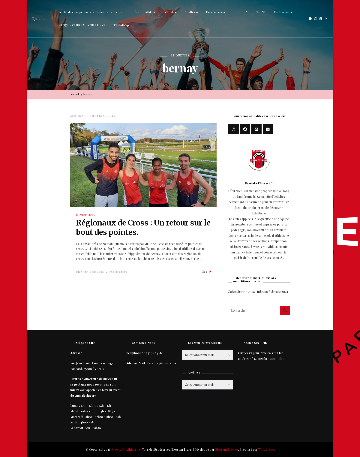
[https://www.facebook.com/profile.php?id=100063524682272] (245, 129)
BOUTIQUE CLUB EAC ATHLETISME (81, 25)
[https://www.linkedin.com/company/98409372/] (268, 129)
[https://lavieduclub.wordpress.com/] (256, 129)
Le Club (169, 12)
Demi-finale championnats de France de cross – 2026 (91, 12)
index (280, 359)
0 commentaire (118, 272)
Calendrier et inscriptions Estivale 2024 (258, 291)
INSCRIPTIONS (255, 12)
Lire (204, 271)
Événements (214, 12)
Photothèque (122, 25)
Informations (85, 214)
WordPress (265, 449)
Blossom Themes (226, 449)
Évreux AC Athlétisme (126, 449)
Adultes (190, 12)
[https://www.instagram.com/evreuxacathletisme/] (233, 129)
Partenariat (282, 12)
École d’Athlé (143, 12)
